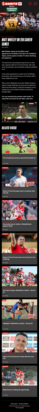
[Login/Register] (30, 4)
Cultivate (21, 407)
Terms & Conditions (23, 403)
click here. (29, 99)
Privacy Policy (14, 403)
